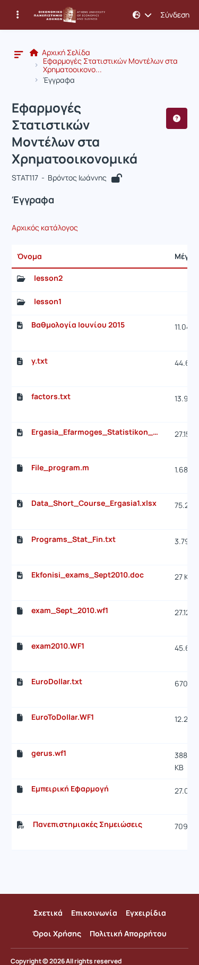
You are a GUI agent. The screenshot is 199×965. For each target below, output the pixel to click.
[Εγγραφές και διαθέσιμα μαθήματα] (17, 15)
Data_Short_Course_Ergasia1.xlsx (94, 503)
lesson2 (48, 278)
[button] (142, 15)
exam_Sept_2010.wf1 (69, 610)
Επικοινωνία (94, 913)
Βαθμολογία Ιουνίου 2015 (78, 325)
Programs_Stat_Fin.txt (73, 539)
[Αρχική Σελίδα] (69, 14)
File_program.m (60, 467)
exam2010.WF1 (57, 646)
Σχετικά (48, 913)
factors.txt (51, 396)
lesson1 (48, 301)
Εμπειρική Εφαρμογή (70, 789)
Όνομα (29, 256)
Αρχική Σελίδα (65, 52)
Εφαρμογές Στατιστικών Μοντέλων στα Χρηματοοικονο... (110, 65)
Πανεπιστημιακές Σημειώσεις (87, 824)
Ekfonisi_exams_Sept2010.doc (87, 575)
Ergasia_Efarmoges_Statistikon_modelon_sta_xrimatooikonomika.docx (97, 432)
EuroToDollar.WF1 (62, 717)
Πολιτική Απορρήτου (128, 933)
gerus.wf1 (48, 753)
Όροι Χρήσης (56, 933)
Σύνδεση (174, 15)
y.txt (39, 361)
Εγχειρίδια (146, 913)
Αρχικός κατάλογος (45, 227)
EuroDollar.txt (56, 681)
